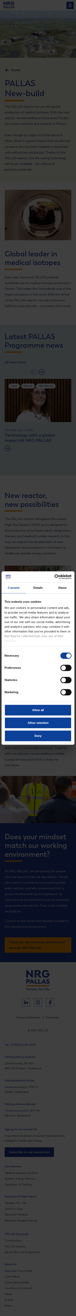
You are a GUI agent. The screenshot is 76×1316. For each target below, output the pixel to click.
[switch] (62, 668)
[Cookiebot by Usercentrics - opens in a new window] (55, 576)
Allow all (38, 710)
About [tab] (62, 587)
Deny (38, 735)
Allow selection (38, 722)
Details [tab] (38, 587)
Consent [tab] (13, 587)
